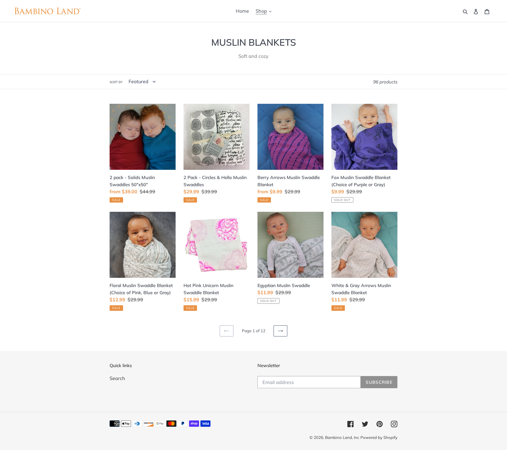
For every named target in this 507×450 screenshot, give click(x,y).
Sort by (116, 82)
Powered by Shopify (378, 437)
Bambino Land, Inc (342, 437)
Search (117, 378)
